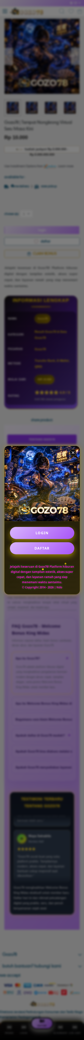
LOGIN (42, 533)
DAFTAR (42, 548)
